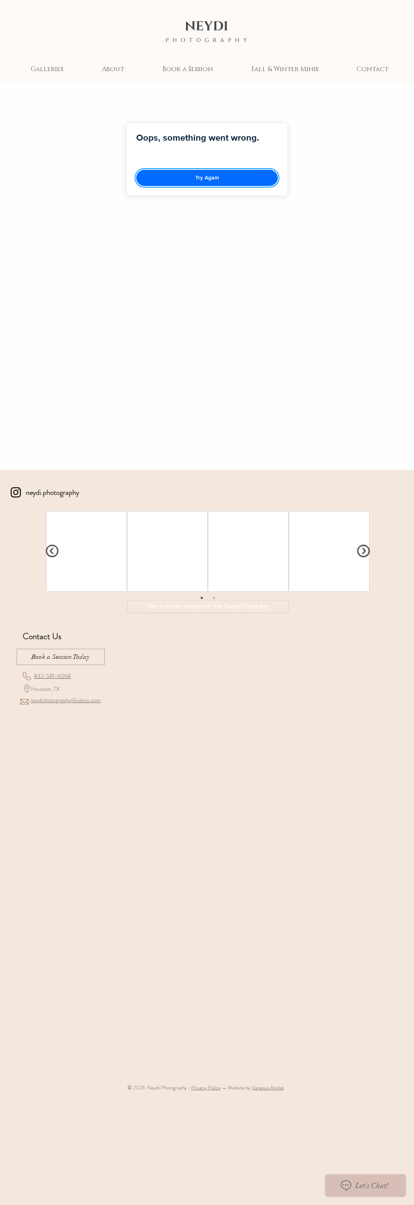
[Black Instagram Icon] (16, 492)
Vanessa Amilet (268, 1087)
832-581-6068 (52, 676)
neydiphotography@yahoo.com (65, 700)
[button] (46, 69)
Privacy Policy (206, 1087)
